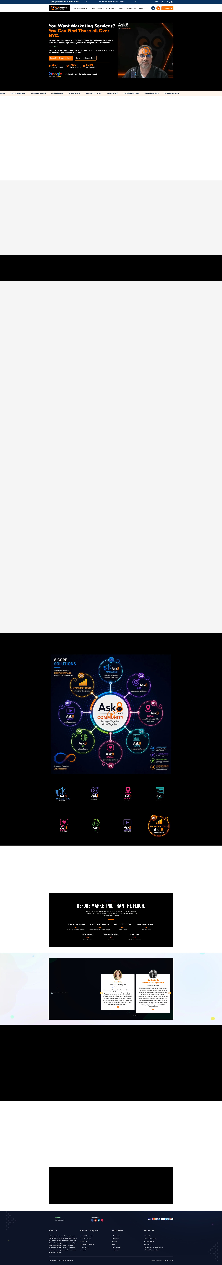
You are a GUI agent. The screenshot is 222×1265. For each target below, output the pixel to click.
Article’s (120, 8)
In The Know (110, 8)
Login (169, 2)
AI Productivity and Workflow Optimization (151, 1075)
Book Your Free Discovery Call (110, 1186)
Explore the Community (84, 58)
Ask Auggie (72, 1083)
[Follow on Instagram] (102, 1220)
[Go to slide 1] (133, 1015)
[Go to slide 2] (135, 1015)
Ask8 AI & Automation (160, 1082)
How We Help (131, 8)
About (141, 8)
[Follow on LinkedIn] (99, 1220)
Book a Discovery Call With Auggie (128, 884)
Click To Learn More (60, 351)
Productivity (121, 1083)
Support (58, 1217)
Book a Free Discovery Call (59, 58)
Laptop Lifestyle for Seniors (63, 1075)
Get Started (166, 8)
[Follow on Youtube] (95, 1220)
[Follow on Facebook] (92, 1220)
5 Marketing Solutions (81, 8)
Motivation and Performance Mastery (108, 1075)
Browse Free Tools (122, 1094)
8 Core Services (97, 8)
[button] (86, 2)
